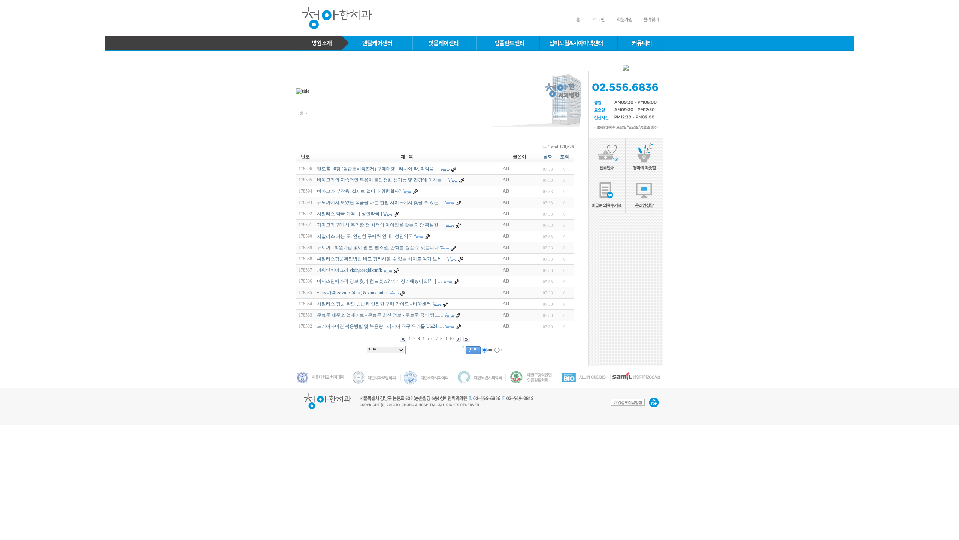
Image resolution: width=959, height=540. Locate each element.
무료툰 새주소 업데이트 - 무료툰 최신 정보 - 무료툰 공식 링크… (380, 315)
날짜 (547, 156)
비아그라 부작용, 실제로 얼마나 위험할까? (359, 191)
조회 (564, 156)
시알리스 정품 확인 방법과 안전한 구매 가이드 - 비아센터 (374, 303)
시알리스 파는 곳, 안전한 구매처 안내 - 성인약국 (365, 236)
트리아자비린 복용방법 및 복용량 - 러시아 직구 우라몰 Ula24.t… (380, 326)
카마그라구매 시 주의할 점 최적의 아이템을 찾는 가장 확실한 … (380, 225)
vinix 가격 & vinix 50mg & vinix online (352, 292)
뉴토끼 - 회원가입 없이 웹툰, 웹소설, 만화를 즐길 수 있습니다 (378, 247)
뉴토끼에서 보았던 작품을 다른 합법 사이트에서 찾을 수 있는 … (380, 202)
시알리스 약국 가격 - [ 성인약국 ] (349, 213)
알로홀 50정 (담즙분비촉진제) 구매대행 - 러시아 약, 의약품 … (378, 168)
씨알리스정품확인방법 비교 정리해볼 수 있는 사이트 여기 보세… (381, 258)
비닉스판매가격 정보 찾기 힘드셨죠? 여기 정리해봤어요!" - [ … (379, 281)
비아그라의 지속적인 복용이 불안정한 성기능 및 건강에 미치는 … (382, 180)
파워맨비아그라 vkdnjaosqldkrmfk (349, 270)
